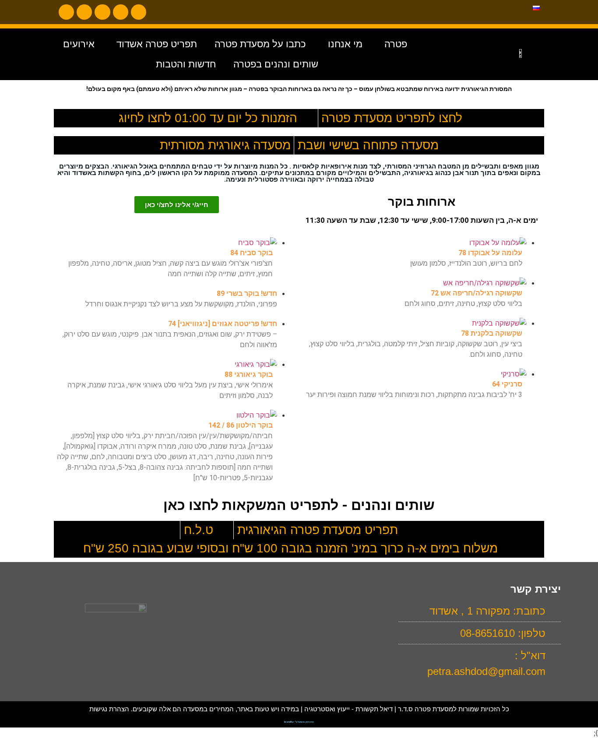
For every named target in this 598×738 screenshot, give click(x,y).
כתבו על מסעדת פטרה (260, 44)
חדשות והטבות (186, 64)
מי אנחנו (345, 44)
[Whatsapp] (120, 12)
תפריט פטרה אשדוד (156, 44)
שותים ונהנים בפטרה (275, 64)
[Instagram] (66, 12)
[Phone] (138, 12)
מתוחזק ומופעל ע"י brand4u (299, 721)
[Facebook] (102, 12)
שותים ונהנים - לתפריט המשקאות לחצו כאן (299, 505)
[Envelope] (84, 12)
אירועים (79, 44)
